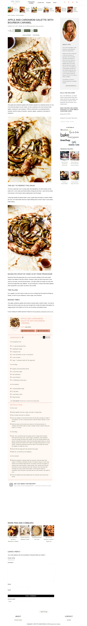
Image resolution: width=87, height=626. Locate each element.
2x (46, 337)
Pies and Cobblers (20, 15)
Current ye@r (12, 599)
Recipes (48, 2)
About (54, 2)
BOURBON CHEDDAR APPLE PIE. (43, 311)
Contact (69, 620)
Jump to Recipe (27, 35)
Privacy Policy (18, 620)
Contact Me (41, 2)
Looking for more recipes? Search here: (68, 118)
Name (9, 584)
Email (9, 590)
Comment (11, 562)
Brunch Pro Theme (55, 624)
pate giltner (28, 327)
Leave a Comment (40, 26)
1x (44, 337)
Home (9, 15)
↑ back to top (43, 611)
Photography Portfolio (31, 2)
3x (49, 337)
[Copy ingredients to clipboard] (23, 337)
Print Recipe (36, 35)
